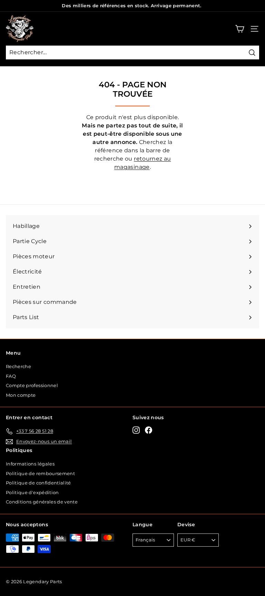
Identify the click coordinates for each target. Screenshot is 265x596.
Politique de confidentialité (38, 483)
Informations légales (30, 464)
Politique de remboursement (40, 473)
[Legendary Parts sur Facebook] (148, 430)
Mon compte (21, 395)
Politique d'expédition (32, 492)
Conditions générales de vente (42, 501)
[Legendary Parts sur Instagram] (136, 430)
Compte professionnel (32, 385)
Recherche (18, 366)
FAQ (11, 376)
